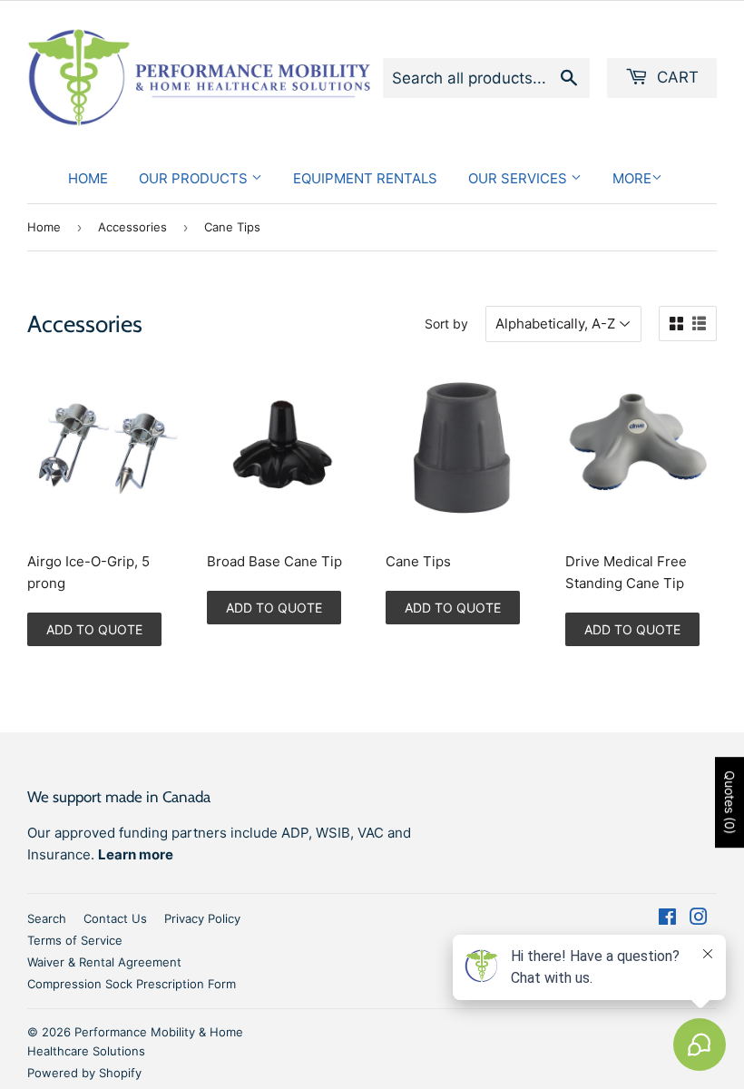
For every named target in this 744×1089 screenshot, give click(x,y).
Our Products (195, 178)
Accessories (132, 227)
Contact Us (115, 918)
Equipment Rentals (365, 178)
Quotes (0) (730, 802)
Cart (675, 77)
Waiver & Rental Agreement (104, 962)
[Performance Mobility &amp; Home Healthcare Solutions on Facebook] (667, 918)
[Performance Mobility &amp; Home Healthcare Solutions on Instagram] (699, 918)
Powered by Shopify (84, 1072)
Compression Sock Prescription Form (131, 983)
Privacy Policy (202, 918)
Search (46, 918)
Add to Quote (94, 629)
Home (88, 178)
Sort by (446, 323)
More (631, 178)
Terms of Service (74, 940)
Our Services (519, 178)
